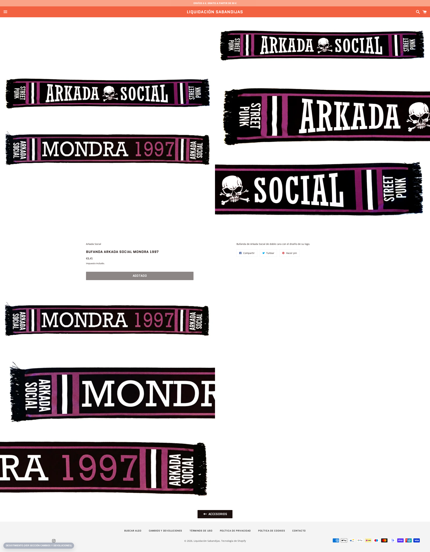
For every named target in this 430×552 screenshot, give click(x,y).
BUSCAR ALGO (132, 530)
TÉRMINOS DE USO (200, 530)
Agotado (140, 276)
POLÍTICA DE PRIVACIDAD (235, 530)
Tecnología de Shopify (233, 540)
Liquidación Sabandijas (215, 12)
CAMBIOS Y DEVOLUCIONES (165, 530)
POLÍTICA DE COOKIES (271, 530)
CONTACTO (299, 530)
